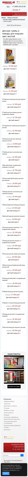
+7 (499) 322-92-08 (19, 6)
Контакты (7, 429)
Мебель (4, 17)
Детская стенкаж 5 (10, 69)
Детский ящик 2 (13, 222)
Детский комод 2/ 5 (14, 273)
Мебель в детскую (12, 17)
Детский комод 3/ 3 (14, 146)
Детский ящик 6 (14, 160)
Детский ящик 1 (14, 199)
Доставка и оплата (10, 406)
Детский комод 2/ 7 (10, 94)
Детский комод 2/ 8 (14, 107)
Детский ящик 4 (14, 133)
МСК (8, 6)
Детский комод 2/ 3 (14, 248)
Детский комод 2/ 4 (13, 211)
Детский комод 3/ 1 (13, 333)
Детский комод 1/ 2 (13, 309)
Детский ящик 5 (14, 120)
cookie (17, 470)
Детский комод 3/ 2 (12, 297)
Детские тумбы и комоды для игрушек (14, 19)
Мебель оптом (9, 410)
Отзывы (6, 408)
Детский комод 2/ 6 (14, 322)
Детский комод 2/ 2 (14, 173)
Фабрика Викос (9, 401)
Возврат (7, 415)
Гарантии (7, 403)
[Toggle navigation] (4, 14)
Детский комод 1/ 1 (14, 286)
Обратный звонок (19, 14)
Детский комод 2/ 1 (14, 186)
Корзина (16, 10)
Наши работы (8, 413)
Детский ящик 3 (13, 260)
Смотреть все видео (14, 386)
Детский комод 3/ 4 (14, 235)
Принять (6, 473)
